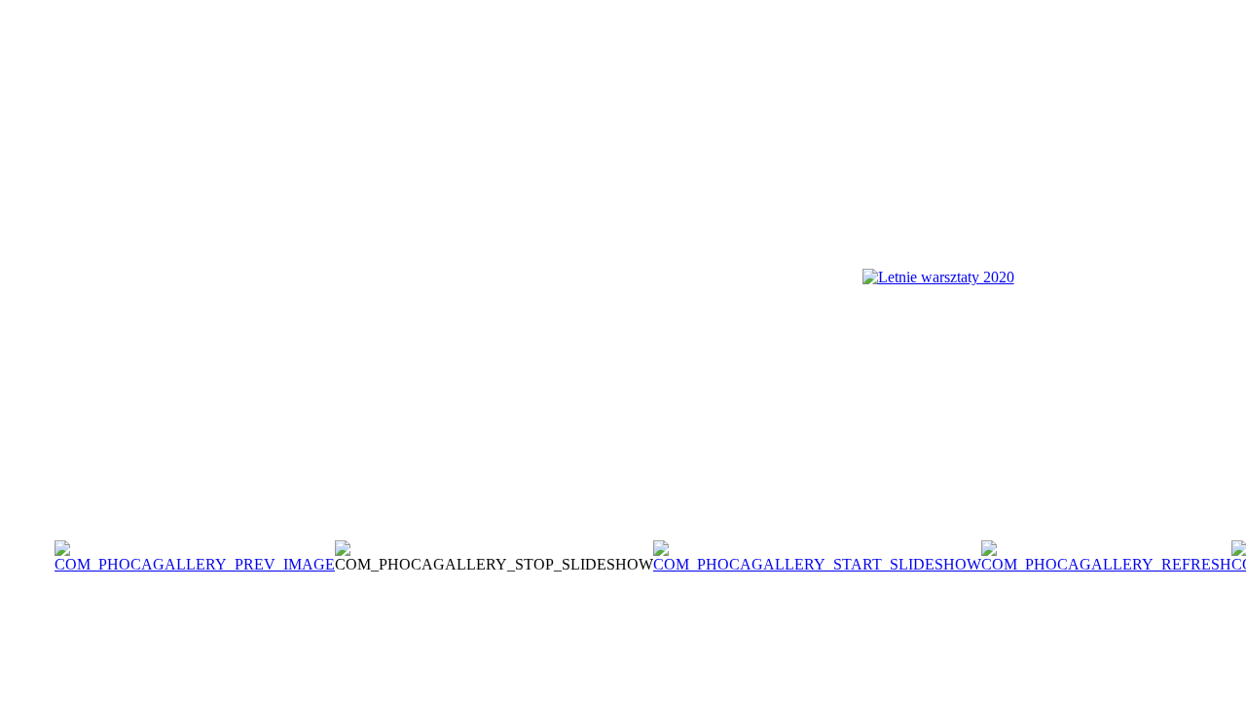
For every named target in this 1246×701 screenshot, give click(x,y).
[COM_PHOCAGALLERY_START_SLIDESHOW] (817, 564)
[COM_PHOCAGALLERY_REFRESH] (1106, 564)
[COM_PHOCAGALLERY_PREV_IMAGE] (195, 564)
